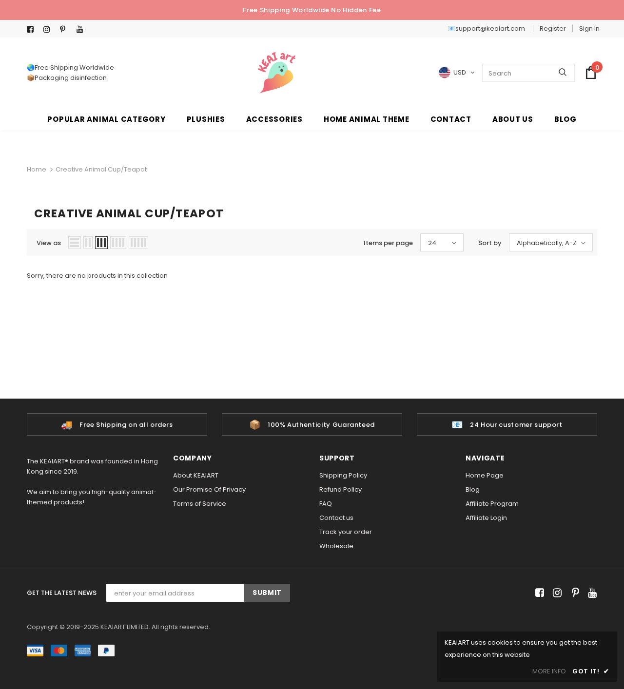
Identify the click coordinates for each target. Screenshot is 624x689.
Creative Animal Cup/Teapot (101, 169)
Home (36, 169)
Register (553, 28)
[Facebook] (33, 29)
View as (49, 243)
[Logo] (276, 73)
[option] (117, 424)
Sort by (490, 243)
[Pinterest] (66, 29)
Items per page (388, 243)
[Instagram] (49, 29)
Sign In (589, 28)
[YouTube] (83, 29)
